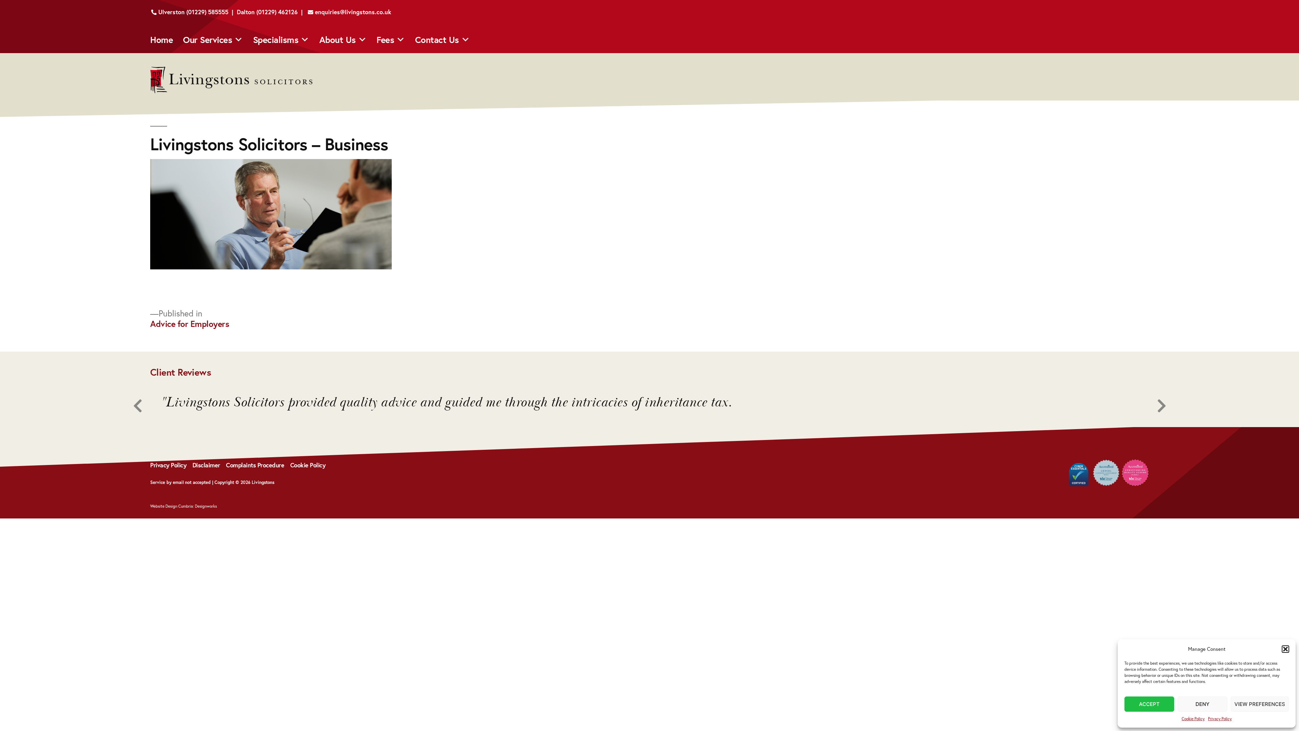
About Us (337, 39)
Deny (1202, 704)
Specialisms (276, 39)
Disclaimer (206, 465)
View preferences (1259, 704)
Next (1153, 406)
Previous (145, 406)
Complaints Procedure (255, 465)
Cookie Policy (1193, 718)
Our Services (207, 39)
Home (161, 39)
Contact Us (437, 39)
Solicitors (241, 82)
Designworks (206, 506)
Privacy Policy (1220, 718)
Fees (385, 39)
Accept (1149, 704)
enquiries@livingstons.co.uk (352, 12)
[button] (1285, 649)
